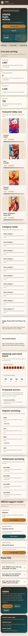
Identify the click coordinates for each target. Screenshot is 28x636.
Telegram (6, 610)
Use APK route (14, 552)
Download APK (14, 26)
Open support (14, 536)
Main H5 (14, 30)
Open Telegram (14, 520)
